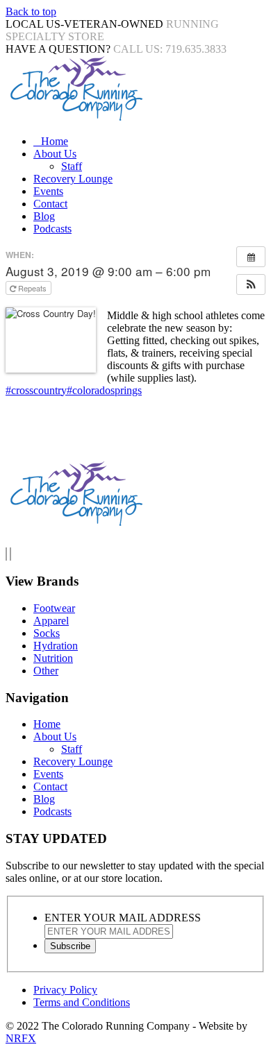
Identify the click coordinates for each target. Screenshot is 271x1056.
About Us (54, 154)
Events (48, 191)
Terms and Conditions (81, 1002)
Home (54, 141)
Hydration (55, 646)
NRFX (21, 1038)
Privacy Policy (65, 990)
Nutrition (53, 658)
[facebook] (6, 554)
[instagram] (10, 554)
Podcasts (52, 229)
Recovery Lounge (73, 179)
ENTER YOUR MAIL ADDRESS (122, 917)
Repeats (32, 287)
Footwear (54, 608)
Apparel (51, 621)
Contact (50, 204)
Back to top (31, 11)
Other (45, 670)
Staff (71, 166)
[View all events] (250, 256)
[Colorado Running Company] (75, 118)
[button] (251, 284)
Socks (46, 633)
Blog (44, 216)
